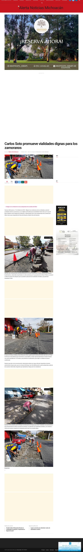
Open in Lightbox (48, 156)
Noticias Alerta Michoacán (13, 151)
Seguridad (57, 549)
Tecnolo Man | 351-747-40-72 (22, 549)
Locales (42, 151)
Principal (43, 549)
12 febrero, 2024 (24, 151)
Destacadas (39, 151)
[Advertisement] (41, 85)
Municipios (47, 151)
